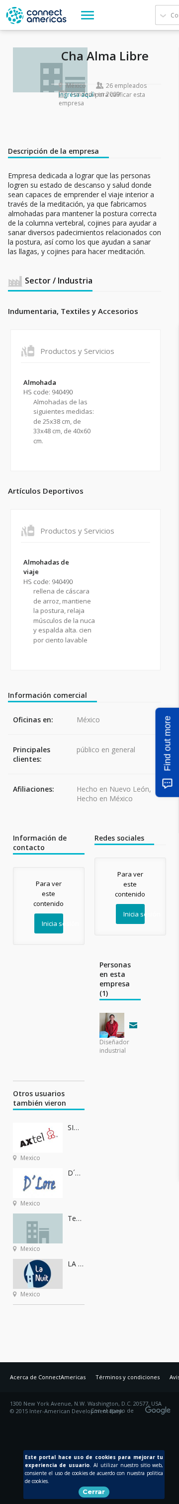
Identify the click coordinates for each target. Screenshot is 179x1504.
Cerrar (94, 1492)
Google (159, 1407)
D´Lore (76, 1173)
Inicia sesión (52, 923)
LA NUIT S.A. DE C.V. (76, 1263)
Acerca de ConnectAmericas (48, 1377)
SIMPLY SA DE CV (76, 1127)
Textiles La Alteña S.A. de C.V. (76, 1218)
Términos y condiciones (127, 1377)
